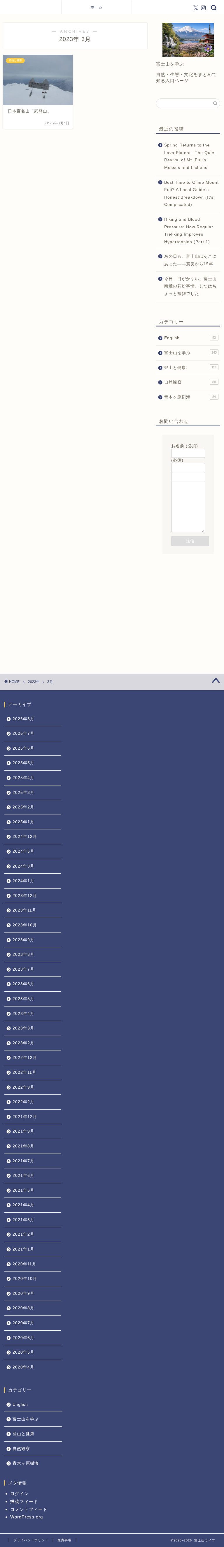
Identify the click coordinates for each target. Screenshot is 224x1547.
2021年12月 (25, 1117)
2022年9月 (23, 1087)
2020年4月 (23, 1367)
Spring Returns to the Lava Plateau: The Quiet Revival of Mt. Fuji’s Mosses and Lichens (190, 156)
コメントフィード (29, 1509)
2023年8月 (23, 954)
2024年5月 (23, 851)
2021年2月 (23, 1234)
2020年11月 (24, 1264)
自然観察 (190, 382)
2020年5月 (23, 1352)
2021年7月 (23, 1161)
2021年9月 (23, 1131)
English (190, 338)
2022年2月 (23, 1102)
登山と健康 (190, 367)
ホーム (96, 7)
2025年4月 (23, 778)
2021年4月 (23, 1205)
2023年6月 (23, 984)
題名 (175, 469)
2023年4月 (23, 1013)
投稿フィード (24, 1501)
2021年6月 (23, 1175)
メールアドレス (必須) (186, 457)
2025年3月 (23, 792)
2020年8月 (23, 1308)
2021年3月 (23, 1220)
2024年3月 (23, 866)
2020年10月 (25, 1278)
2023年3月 (23, 1028)
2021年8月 (23, 1146)
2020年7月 (23, 1323)
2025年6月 (23, 748)
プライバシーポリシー (30, 1540)
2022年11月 (24, 1072)
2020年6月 (23, 1338)
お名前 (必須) (184, 446)
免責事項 (64, 1540)
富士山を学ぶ (190, 353)
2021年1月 (23, 1249)
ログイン (19, 1493)
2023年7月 (23, 969)
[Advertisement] (188, 597)
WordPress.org (26, 1516)
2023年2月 (23, 1043)
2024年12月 (25, 836)
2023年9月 (23, 940)
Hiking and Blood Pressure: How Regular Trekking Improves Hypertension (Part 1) (188, 230)
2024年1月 (23, 881)
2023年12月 (25, 895)
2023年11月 (24, 910)
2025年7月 (23, 733)
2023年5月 (23, 999)
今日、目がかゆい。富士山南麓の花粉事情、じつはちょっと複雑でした (190, 286)
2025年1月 (23, 822)
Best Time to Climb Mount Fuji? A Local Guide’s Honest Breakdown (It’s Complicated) (191, 193)
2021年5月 (23, 1190)
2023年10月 (25, 925)
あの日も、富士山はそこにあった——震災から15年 (190, 260)
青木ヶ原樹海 (190, 397)
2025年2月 (23, 807)
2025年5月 (23, 763)
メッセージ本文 (186, 478)
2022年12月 (25, 1057)
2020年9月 (23, 1293)
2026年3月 (23, 719)
